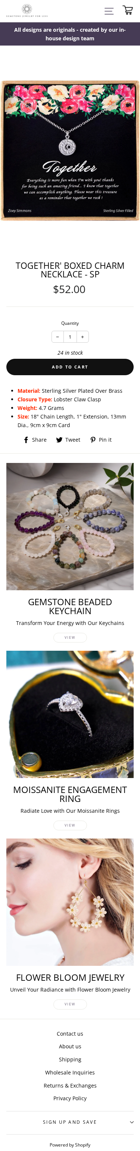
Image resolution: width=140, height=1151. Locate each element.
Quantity (70, 323)
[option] (70, 34)
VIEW (70, 637)
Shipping (70, 1059)
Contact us (70, 1033)
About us (70, 1046)
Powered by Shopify (70, 1145)
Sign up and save (70, 1122)
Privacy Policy (70, 1098)
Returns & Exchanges (70, 1085)
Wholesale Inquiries (70, 1072)
